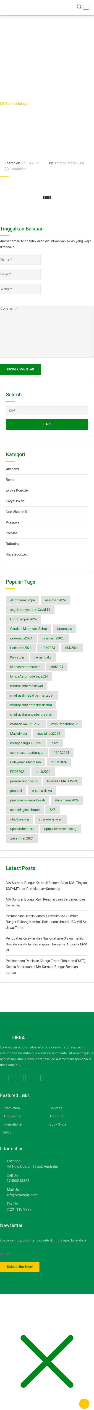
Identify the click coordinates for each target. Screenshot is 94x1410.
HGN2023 (48, 648)
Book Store (58, 1124)
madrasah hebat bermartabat (31, 695)
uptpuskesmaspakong (60, 829)
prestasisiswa (42, 791)
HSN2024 (71, 648)
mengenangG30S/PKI (26, 743)
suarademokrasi (51, 819)
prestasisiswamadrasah (27, 800)
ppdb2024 (43, 772)
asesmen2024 (55, 600)
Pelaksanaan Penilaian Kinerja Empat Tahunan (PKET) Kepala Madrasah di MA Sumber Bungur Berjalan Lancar (45, 967)
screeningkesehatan (25, 810)
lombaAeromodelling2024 (29, 676)
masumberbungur (64, 724)
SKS (53, 810)
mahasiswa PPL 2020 (25, 724)
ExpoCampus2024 (23, 619)
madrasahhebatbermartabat (31, 705)
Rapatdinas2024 (67, 800)
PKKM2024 (59, 762)
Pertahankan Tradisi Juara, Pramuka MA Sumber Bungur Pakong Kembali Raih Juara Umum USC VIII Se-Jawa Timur (47, 922)
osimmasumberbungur (27, 752)
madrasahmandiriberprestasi (31, 714)
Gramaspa (64, 629)
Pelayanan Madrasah (25, 762)
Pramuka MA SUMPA (62, 781)
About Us (56, 1116)
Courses (56, 1108)
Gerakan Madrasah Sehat (28, 629)
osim (55, 743)
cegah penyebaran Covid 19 (30, 610)
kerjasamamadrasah (25, 667)
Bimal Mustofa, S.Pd (69, 163)
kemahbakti (43, 657)
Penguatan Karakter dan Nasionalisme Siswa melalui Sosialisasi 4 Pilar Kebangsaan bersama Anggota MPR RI (46, 944)
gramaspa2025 (53, 638)
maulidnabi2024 (48, 733)
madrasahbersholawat (26, 686)
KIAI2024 (56, 667)
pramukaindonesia (23, 781)
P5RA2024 (61, 752)
